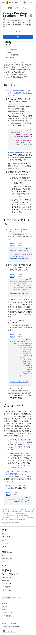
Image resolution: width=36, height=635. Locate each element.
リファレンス (6, 537)
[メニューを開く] (3, 2)
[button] (20, 166)
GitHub (4, 547)
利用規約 (4, 623)
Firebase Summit (7, 559)
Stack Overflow (6, 577)
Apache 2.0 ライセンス (27, 513)
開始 (18, 37)
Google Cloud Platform (9, 613)
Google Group (6, 580)
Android (4, 603)
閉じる (18, 32)
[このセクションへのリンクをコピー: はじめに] (19, 85)
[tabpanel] (20, 254)
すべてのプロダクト (8, 616)
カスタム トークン (19, 314)
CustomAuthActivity (19, 258)
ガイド (4, 534)
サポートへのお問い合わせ (10, 574)
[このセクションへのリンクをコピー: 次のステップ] (25, 406)
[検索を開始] (21, 2)
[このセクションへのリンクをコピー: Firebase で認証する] (9, 224)
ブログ (4, 555)
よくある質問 (6, 587)
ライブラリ (5, 543)
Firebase (4, 609)
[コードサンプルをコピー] (30, 130)
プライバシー (13, 623)
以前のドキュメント (8, 590)
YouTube (4, 565)
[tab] (12, 244)
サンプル (4, 540)
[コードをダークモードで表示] (27, 130)
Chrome (4, 606)
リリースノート (6, 584)
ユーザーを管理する (18, 447)
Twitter (4, 562)
